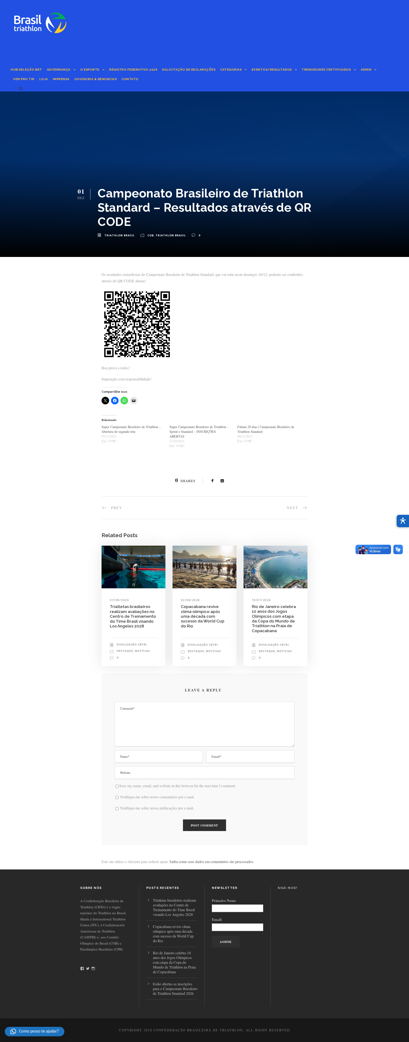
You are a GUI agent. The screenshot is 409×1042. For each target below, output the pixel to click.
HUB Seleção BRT (26, 69)
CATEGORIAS (231, 69)
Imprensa (61, 79)
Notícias (142, 651)
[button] (34, 1031)
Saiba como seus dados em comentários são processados (211, 861)
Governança (59, 69)
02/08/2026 (190, 600)
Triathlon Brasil (119, 235)
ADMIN (366, 69)
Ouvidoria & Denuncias (95, 79)
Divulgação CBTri (132, 644)
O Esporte (89, 69)
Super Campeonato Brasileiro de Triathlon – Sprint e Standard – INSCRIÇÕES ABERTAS (199, 432)
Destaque (125, 651)
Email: (217, 919)
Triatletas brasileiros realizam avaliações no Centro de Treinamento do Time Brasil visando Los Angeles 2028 (133, 616)
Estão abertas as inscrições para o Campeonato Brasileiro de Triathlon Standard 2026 (175, 988)
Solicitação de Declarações (188, 69)
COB (150, 235)
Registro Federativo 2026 (133, 69)
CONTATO (129, 79)
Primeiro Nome (224, 900)
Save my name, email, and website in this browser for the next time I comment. (177, 785)
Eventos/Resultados (272, 69)
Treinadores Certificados (326, 69)
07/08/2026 (119, 600)
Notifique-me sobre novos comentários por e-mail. (157, 796)
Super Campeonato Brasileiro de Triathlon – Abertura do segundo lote (131, 429)
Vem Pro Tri (24, 79)
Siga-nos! (288, 888)
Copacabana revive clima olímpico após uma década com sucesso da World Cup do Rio (202, 616)
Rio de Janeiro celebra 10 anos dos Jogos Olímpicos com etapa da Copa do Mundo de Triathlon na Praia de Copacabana (274, 618)
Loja (43, 79)
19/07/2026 (261, 600)
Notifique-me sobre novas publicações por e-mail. (157, 807)
